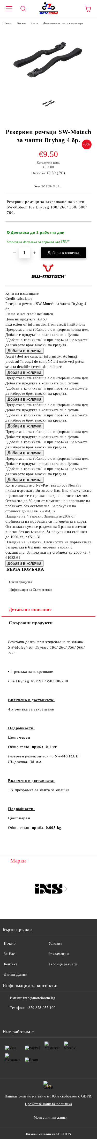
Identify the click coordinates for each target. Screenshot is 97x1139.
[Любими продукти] (74, 8)
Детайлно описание (30, 609)
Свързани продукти (31, 622)
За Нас (9, 954)
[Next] (64, 888)
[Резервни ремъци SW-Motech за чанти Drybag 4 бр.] (48, 90)
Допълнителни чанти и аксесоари (63, 23)
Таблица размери (63, 964)
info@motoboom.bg (39, 998)
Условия (55, 944)
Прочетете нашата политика (48, 1104)
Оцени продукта (20, 582)
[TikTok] (32, 1018)
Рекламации (59, 954)
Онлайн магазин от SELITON (48, 1134)
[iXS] (48, 888)
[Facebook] (9, 1018)
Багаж (21, 23)
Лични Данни (15, 974)
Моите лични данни (51, 1117)
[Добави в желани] (84, 230)
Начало (8, 23)
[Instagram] (21, 1018)
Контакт (10, 964)
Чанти (34, 23)
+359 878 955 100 (40, 1008)
